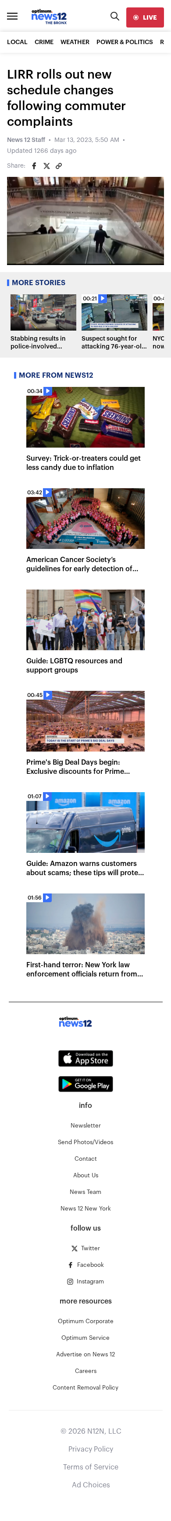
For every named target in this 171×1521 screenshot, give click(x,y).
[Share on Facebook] (34, 165)
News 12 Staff (26, 140)
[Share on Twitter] (46, 165)
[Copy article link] (58, 165)
